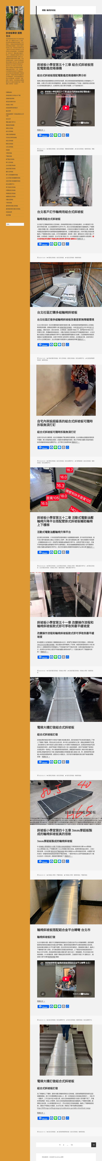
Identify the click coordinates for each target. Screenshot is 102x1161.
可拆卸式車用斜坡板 (11, 137)
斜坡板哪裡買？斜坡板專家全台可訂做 (15, 115)
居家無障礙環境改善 (63, 1132)
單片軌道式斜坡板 (11, 187)
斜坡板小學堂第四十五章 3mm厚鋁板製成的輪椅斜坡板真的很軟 (64, 832)
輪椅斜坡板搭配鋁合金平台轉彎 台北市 (63, 930)
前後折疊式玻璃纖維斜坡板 (13, 181)
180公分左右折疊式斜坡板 (45, 645)
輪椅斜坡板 (88, 149)
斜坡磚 (8, 150)
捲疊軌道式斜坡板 (11, 196)
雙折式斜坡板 (9, 172)
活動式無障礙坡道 (11, 134)
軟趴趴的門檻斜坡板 (57, 851)
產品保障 (8, 111)
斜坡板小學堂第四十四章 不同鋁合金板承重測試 (55, 846)
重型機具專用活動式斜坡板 (13, 209)
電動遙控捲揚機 (10, 125)
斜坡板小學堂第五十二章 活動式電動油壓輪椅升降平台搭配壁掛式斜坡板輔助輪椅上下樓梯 (65, 521)
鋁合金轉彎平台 (10, 184)
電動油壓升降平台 (11, 122)
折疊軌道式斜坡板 (11, 190)
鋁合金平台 (80, 327)
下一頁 (93, 1144)
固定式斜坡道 (9, 141)
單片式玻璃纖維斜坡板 (12, 175)
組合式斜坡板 (9, 131)
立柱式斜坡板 (9, 147)
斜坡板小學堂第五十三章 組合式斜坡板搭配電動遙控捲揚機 (65, 66)
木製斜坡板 (9, 153)
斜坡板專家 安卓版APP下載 (13, 95)
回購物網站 (9, 92)
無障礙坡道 (79, 461)
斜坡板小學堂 (9, 105)
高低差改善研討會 (11, 102)
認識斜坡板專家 (10, 98)
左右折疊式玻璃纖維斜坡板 (13, 178)
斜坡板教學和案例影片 (12, 108)
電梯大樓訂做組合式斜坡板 (55, 727)
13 (72, 1145)
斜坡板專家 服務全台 (14, 34)
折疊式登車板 (9, 200)
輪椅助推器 (51, 957)
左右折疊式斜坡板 (11, 165)
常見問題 (8, 215)
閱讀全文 (41, 130)
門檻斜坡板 (9, 156)
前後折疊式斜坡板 (11, 168)
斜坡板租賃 (9, 212)
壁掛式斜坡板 (9, 144)
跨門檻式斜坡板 (10, 159)
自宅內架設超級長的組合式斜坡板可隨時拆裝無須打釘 (65, 423)
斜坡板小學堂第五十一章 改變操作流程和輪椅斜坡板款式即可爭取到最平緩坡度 (65, 624)
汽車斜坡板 (9, 203)
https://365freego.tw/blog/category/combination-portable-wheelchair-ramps (63, 1108)
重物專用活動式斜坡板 (12, 206)
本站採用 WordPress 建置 (56, 1157)
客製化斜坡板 (9, 128)
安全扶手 (8, 119)
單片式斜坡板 (9, 162)
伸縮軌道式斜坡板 (11, 193)
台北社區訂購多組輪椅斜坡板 (57, 312)
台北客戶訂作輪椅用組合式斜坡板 (60, 212)
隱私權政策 (45, 1157)
